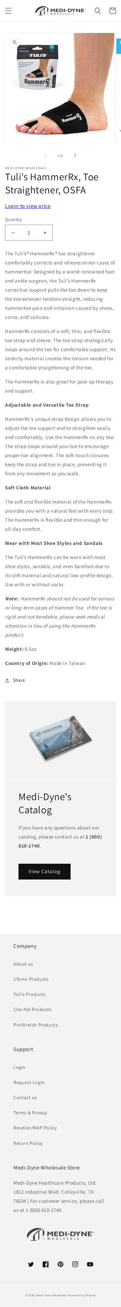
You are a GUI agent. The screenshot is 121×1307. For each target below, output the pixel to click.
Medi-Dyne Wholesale (51, 1295)
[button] (8, 10)
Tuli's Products (29, 994)
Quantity (13, 219)
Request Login (29, 1082)
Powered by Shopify (82, 1295)
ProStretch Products (35, 1025)
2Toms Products (30, 979)
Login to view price (27, 206)
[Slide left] (45, 155)
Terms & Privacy (30, 1113)
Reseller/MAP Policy (34, 1128)
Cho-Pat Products (32, 1009)
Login (19, 1067)
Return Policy (28, 1143)
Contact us (25, 1097)
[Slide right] (75, 155)
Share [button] (19, 680)
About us (23, 964)
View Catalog (45, 871)
